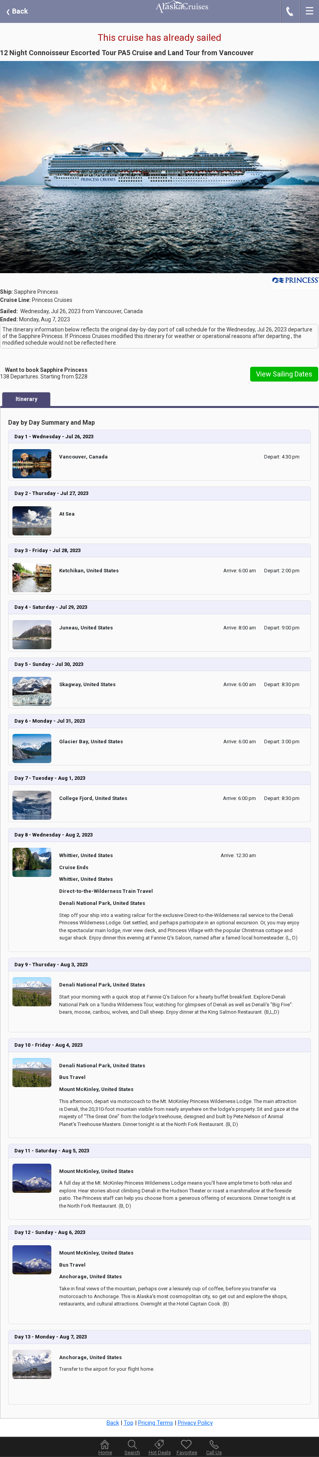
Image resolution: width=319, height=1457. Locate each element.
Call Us (214, 1452)
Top (128, 1422)
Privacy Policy (195, 1422)
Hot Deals (160, 1452)
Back (17, 11)
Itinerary (26, 399)
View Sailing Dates (284, 374)
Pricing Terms (155, 1422)
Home (105, 1452)
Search (132, 1452)
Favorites (187, 1452)
